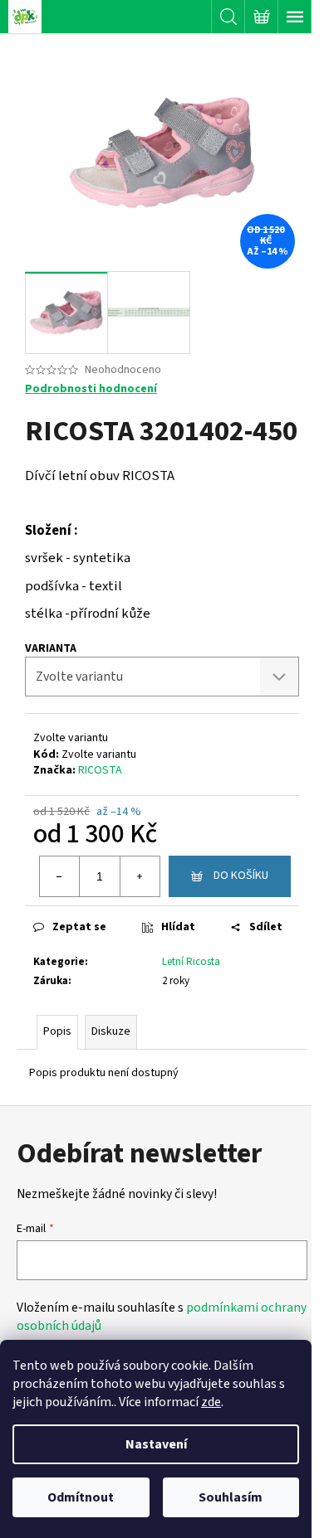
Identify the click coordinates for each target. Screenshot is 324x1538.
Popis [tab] (57, 1031)
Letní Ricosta (191, 961)
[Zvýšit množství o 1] (140, 876)
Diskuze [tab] (110, 1031)
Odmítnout (80, 1497)
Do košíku (241, 875)
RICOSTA (100, 770)
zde (211, 1402)
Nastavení (156, 1444)
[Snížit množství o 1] (60, 876)
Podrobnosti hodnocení (91, 389)
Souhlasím (231, 1497)
